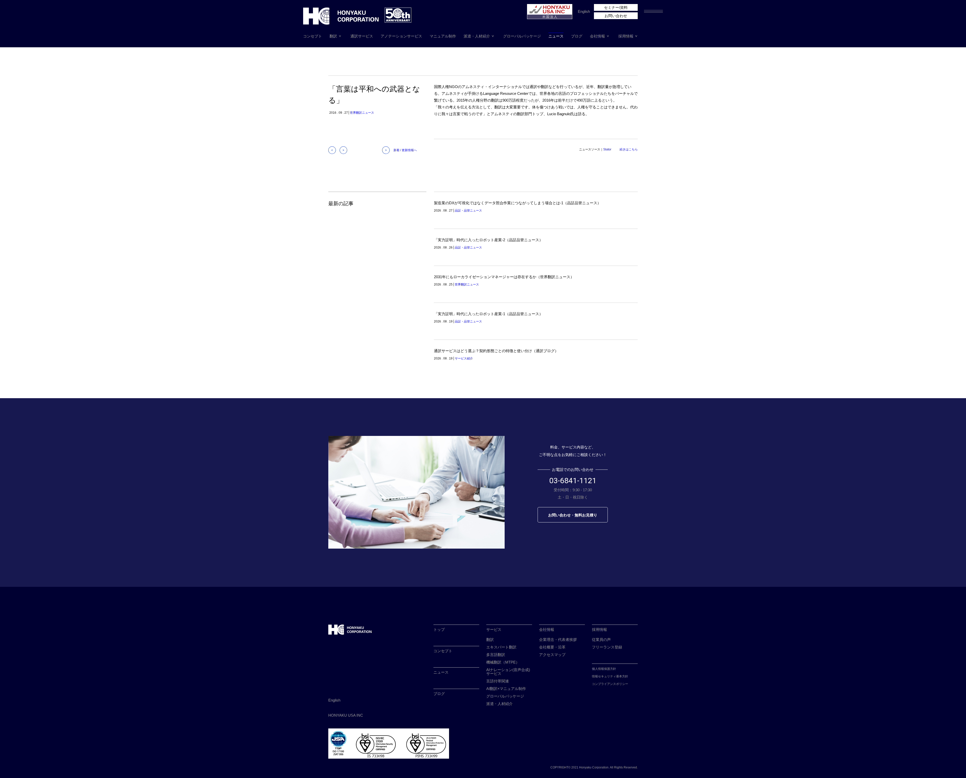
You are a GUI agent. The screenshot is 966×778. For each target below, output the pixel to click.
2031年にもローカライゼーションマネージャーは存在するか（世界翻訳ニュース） (504, 277)
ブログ (576, 36)
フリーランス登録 (607, 647)
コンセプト (312, 36)
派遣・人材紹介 (477, 36)
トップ (439, 629)
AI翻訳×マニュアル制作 (506, 688)
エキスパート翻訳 (501, 647)
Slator (607, 149)
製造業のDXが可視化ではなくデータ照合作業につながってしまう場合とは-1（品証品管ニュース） (517, 203)
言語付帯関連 (497, 681)
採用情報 (625, 36)
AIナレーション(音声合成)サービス (508, 672)
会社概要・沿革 (552, 647)
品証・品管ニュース (468, 210)
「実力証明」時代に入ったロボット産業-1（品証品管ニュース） (488, 314)
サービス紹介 (464, 358)
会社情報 (597, 36)
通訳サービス (361, 36)
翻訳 (333, 36)
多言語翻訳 (495, 654)
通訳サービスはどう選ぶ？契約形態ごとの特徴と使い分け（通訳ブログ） (496, 351)
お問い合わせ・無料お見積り (572, 515)
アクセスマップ (552, 654)
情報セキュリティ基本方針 (610, 676)
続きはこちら (629, 149)
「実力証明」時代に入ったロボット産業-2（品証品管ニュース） (488, 240)
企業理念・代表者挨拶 (558, 639)
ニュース (556, 36)
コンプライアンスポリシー (610, 684)
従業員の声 (601, 639)
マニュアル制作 (443, 36)
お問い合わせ (616, 16)
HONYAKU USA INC (345, 715)
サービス (493, 629)
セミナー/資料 (616, 7)
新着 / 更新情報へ (405, 150)
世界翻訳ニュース (362, 112)
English (584, 11)
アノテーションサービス (401, 36)
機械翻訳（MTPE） (502, 662)
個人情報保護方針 (604, 669)
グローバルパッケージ (522, 36)
